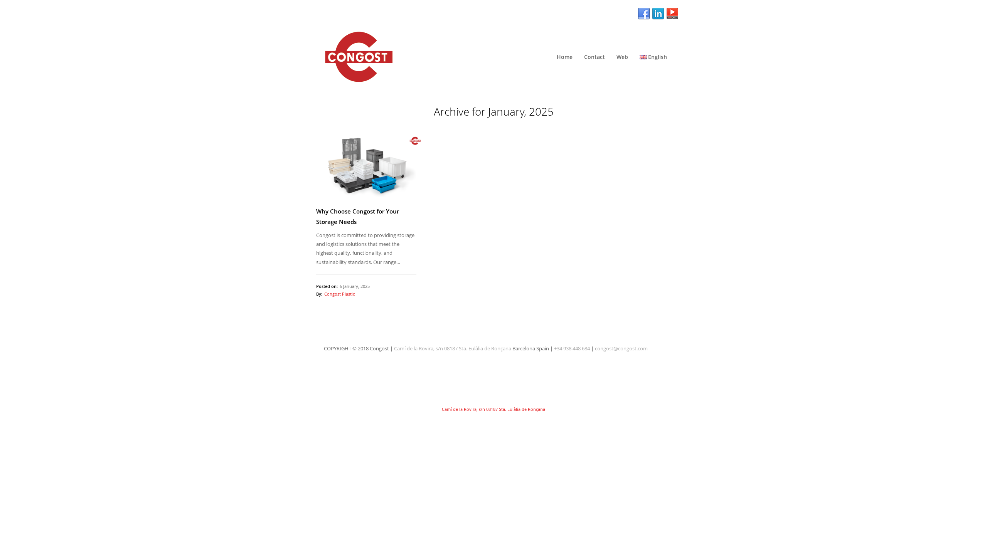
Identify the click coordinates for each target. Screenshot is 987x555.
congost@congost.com (621, 348)
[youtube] (672, 14)
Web (622, 57)
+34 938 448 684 (572, 348)
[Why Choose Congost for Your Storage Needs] (366, 166)
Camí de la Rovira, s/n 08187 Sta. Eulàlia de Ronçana (452, 348)
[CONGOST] (493, 57)
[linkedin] (658, 14)
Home (565, 57)
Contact (594, 57)
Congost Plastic (339, 294)
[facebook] (644, 14)
